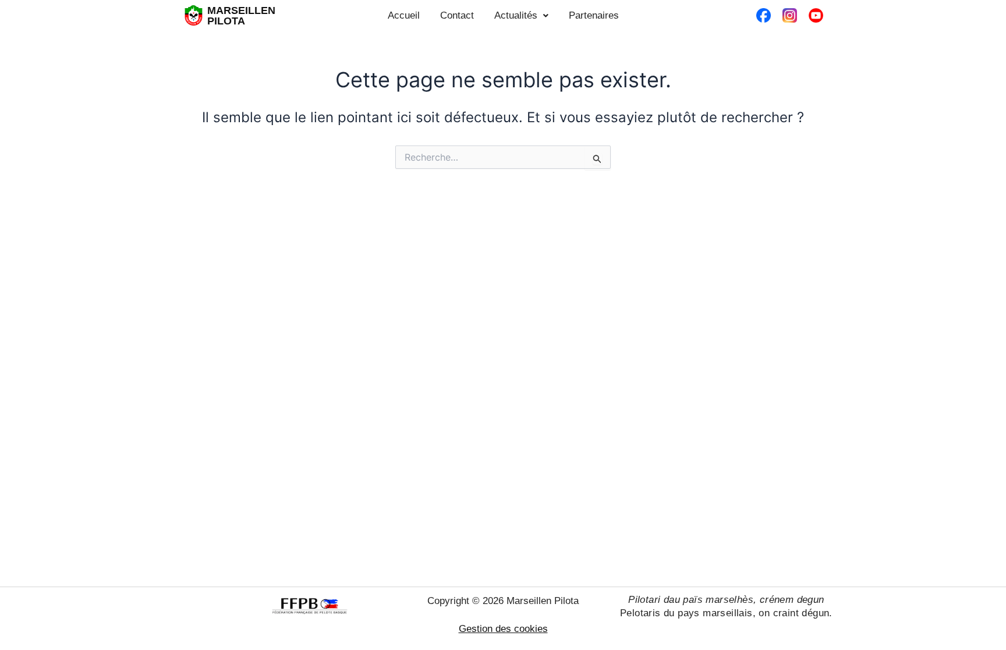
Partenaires (594, 15)
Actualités (515, 15)
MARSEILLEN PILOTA (241, 16)
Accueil (404, 15)
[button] (521, 15)
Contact (457, 15)
